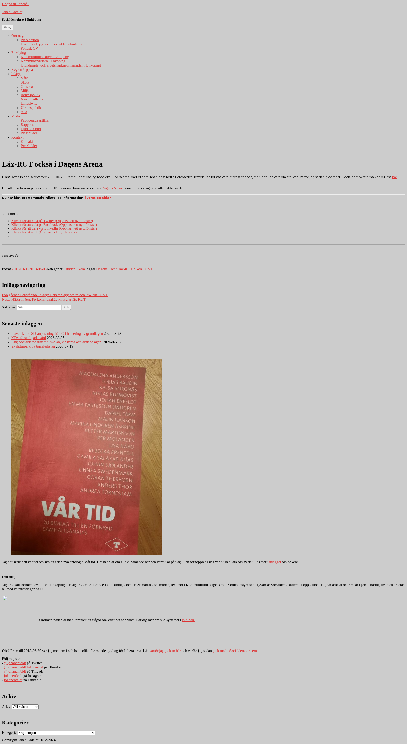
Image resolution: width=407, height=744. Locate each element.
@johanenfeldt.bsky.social (23, 667)
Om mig (17, 36)
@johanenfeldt (15, 663)
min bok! (188, 620)
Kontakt (17, 137)
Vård (24, 78)
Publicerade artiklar (35, 120)
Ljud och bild (31, 129)
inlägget (275, 562)
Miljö (25, 91)
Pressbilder (29, 133)
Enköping (18, 53)
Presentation (30, 40)
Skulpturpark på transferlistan (33, 346)
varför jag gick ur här (165, 651)
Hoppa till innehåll (15, 4)
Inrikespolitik (30, 95)
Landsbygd (29, 103)
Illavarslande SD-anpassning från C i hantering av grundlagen (57, 334)
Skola (25, 82)
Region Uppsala (23, 70)
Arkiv (6, 706)
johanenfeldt (13, 676)
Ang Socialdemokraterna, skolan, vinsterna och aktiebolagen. (56, 342)
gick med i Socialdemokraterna (236, 651)
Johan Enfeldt (12, 12)
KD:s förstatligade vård (28, 338)
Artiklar (68, 269)
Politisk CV (29, 48)
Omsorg (27, 86)
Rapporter (28, 125)
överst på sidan (97, 198)
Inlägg (16, 74)
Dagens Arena (112, 188)
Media (16, 116)
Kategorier (10, 733)
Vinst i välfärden (33, 99)
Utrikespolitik (31, 108)
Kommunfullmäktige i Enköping (45, 57)
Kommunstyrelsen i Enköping (43, 61)
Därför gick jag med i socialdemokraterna (51, 44)
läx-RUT (125, 269)
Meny (7, 27)
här (394, 177)
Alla (24, 112)
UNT (149, 269)
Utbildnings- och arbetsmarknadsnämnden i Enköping (61, 65)
